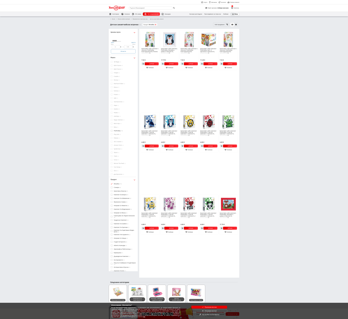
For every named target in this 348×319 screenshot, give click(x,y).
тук (144, 317)
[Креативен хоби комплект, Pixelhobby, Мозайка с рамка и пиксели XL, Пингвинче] (169, 39)
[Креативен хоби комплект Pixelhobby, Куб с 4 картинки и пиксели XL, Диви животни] (208, 39)
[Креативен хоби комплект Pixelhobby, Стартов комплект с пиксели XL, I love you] (189, 203)
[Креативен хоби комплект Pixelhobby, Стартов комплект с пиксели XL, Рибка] (150, 203)
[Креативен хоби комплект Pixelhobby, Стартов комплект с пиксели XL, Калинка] (208, 121)
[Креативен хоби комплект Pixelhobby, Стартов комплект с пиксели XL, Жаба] (228, 121)
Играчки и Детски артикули (124, 19)
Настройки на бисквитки (210, 315)
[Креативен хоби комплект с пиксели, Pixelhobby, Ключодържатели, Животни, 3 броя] (228, 39)
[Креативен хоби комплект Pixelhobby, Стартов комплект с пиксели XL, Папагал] (150, 121)
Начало (113, 19)
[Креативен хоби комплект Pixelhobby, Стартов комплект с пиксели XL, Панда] (208, 203)
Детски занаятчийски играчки (156, 19)
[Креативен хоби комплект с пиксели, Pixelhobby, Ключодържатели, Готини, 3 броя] (150, 39)
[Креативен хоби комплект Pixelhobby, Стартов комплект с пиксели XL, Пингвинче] (169, 121)
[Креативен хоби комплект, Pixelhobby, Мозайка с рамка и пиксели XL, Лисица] (228, 203)
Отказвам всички (211, 311)
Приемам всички (211, 307)
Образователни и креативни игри (140, 19)
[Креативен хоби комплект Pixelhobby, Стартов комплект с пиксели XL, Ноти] (169, 203)
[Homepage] (117, 8)
